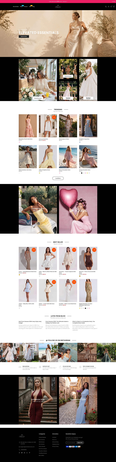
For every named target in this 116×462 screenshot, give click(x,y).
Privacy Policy (55, 446)
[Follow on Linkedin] (27, 453)
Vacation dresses (43, 451)
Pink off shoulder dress (64, 170)
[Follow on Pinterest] (29, 453)
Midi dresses (42, 442)
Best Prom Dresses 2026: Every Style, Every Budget (30, 322)
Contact (54, 437)
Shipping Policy (55, 444)
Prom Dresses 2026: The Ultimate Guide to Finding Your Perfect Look (57, 322)
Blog (34, 6)
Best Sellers (41, 455)
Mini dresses (42, 444)
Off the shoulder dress (84, 170)
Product (26, 6)
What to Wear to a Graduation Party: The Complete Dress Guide (83, 322)
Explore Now (24, 36)
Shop (21, 6)
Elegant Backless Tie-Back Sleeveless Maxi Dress (85, 304)
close (3, 1)
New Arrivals (16, 6)
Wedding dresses (43, 453)
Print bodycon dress (64, 139)
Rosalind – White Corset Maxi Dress (67, 303)
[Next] (113, 352)
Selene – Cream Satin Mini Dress (46, 303)
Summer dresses (43, 448)
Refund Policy (55, 442)
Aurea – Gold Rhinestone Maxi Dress (27, 271)
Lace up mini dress (43, 139)
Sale (30, 6)
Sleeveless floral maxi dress (25, 139)
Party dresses (42, 446)
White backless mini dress (25, 170)
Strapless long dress (84, 139)
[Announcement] (58, 1)
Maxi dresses (42, 439)
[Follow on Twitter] (21, 453)
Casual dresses (42, 437)
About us (54, 439)
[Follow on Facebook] (19, 453)
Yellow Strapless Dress (44, 170)
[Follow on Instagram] (24, 453)
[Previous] (2, 352)
